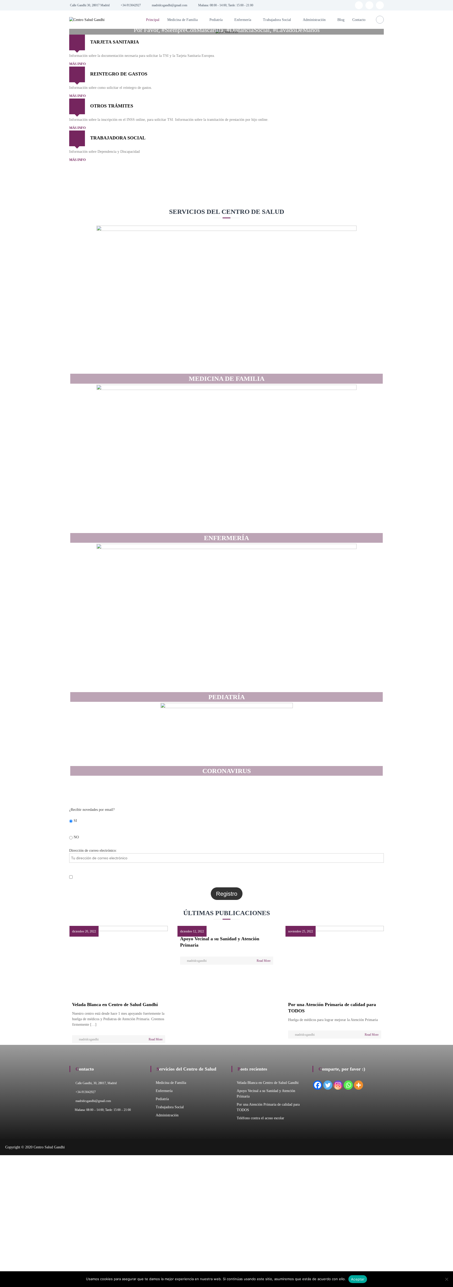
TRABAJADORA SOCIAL (117, 137)
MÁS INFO (77, 64)
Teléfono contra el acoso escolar (260, 1118)
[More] (358, 1085)
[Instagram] (338, 1085)
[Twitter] (327, 1085)
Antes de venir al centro (196, 200)
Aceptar (357, 1279)
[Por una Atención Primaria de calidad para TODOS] (334, 961)
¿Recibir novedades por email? (92, 810)
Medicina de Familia (182, 20)
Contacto (358, 20)
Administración (314, 20)
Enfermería (242, 20)
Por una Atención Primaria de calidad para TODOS (332, 1007)
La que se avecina (264, 200)
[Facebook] (317, 1085)
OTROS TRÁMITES (111, 105)
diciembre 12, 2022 (192, 931)
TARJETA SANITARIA (114, 42)
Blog (340, 20)
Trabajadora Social (277, 20)
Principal (152, 20)
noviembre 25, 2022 (300, 931)
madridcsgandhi (89, 1039)
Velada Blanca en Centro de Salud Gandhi (115, 1004)
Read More (156, 1039)
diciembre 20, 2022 (84, 931)
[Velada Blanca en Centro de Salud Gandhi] (118, 961)
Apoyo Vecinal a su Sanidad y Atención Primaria (219, 942)
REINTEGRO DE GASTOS (118, 74)
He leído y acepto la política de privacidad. (105, 876)
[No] (446, 1279)
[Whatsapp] (348, 1085)
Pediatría (216, 20)
